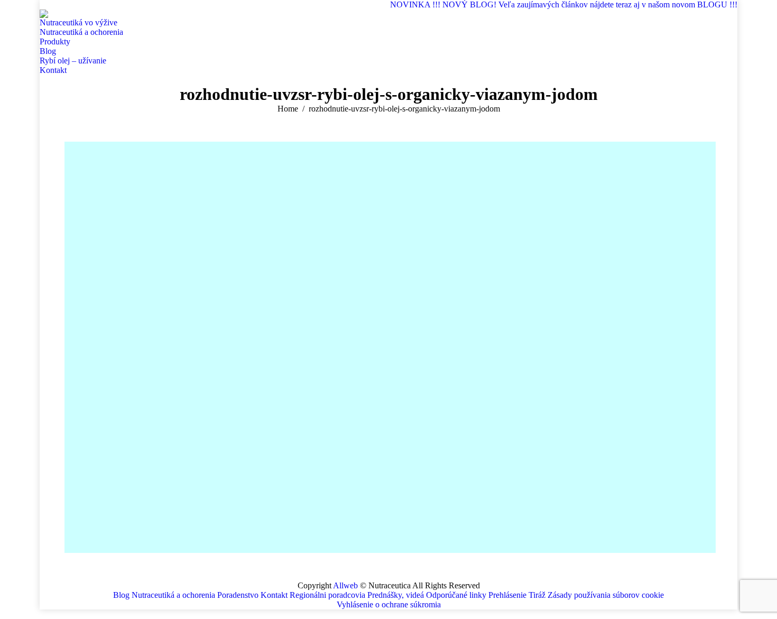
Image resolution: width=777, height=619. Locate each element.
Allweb (345, 585)
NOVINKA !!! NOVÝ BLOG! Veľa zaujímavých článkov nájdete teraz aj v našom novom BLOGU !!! (563, 4)
